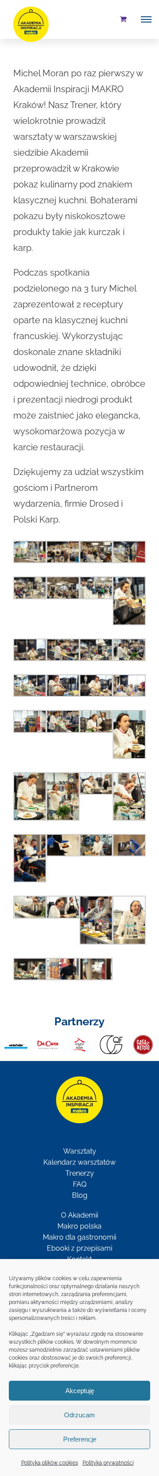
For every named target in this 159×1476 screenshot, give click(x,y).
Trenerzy (79, 1173)
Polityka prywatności (108, 1463)
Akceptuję (79, 1390)
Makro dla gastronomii (79, 1237)
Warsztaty (79, 1151)
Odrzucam (79, 1415)
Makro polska (79, 1226)
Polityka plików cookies (49, 1463)
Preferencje (79, 1439)
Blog (79, 1195)
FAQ (80, 1184)
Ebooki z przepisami (79, 1248)
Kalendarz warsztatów (79, 1162)
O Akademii (79, 1215)
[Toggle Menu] (146, 19)
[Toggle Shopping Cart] (123, 18)
